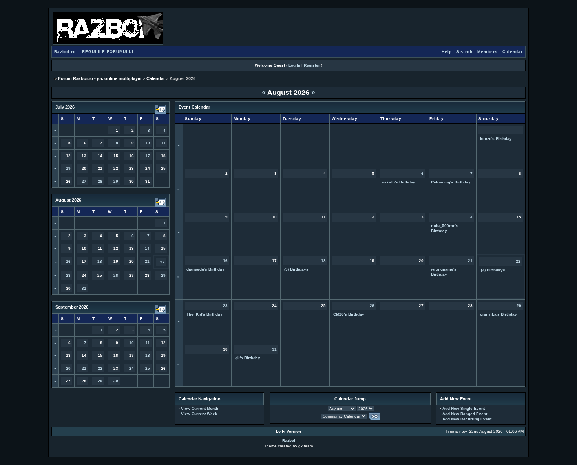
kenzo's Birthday (496, 138)
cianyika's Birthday (498, 314)
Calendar (512, 51)
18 (99, 261)
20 (68, 368)
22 (162, 262)
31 (84, 288)
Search (464, 51)
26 (115, 275)
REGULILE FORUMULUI (107, 51)
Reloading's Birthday (451, 182)
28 (100, 181)
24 (131, 368)
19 (68, 168)
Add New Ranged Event (464, 414)
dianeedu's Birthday (205, 269)
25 (147, 368)
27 (84, 181)
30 (115, 381)
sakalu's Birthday (398, 182)
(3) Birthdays (296, 269)
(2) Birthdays (493, 270)
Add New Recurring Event (466, 419)
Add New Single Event (463, 408)
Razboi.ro (65, 51)
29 (115, 181)
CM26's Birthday (348, 314)
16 (68, 261)
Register (312, 65)
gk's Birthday (247, 358)
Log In (294, 65)
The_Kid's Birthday (204, 314)
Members (487, 51)
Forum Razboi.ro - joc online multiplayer (100, 78)
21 (147, 261)
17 (147, 156)
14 (147, 248)
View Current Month (199, 408)
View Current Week (199, 414)
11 (163, 143)
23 (68, 275)
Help (447, 51)
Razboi (288, 440)
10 (147, 143)
